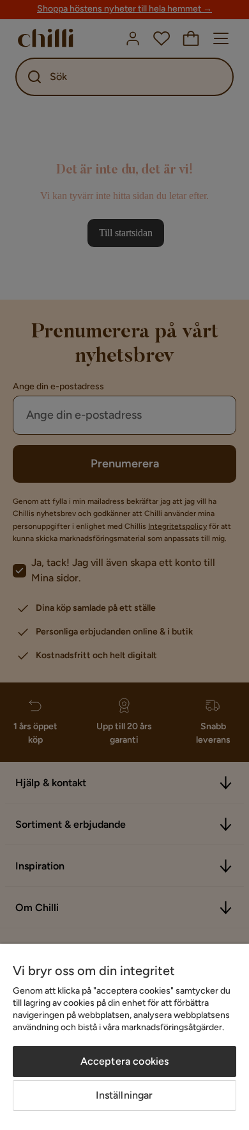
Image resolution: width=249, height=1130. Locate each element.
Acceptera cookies (124, 1061)
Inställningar (124, 1095)
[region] (124, 1037)
